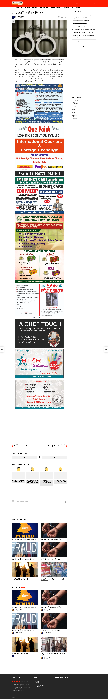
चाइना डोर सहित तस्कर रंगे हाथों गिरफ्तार (52, 539)
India (22, 7)
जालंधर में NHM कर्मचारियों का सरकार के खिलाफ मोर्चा (52, 580)
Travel (74, 117)
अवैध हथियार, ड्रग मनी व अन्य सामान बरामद (24, 539)
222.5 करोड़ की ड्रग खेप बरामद (80, 41)
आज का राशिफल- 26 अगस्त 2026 (80, 38)
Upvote (24, 457)
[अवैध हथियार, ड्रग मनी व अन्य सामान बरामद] (25, 530)
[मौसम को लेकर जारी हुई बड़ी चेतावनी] (2, 349)
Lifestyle (59, 7)
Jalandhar (75, 111)
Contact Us (37, 686)
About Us (37, 681)
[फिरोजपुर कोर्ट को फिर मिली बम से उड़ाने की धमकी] (54, 644)
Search (94, 3)
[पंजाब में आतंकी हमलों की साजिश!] (25, 569)
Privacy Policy (38, 683)
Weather (75, 118)
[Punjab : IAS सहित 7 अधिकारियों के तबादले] (106, 349)
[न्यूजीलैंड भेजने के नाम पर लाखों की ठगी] (25, 550)
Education (75, 103)
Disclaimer (37, 682)
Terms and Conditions (40, 685)
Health (52, 7)
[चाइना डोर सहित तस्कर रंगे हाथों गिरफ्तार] (54, 530)
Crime (23, 587)
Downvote (54, 457)
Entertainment (43, 7)
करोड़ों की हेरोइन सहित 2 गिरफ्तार (50, 559)
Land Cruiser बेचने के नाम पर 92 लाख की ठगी (83, 35)
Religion (66, 7)
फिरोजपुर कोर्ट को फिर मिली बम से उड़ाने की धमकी (53, 654)
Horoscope (75, 108)
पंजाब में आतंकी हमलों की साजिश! (21, 579)
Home (17, 7)
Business (34, 7)
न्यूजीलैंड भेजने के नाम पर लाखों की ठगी (23, 559)
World (78, 7)
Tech (72, 7)
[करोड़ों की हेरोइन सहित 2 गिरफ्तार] (54, 550)
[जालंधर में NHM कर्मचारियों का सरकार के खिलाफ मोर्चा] (54, 569)
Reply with (65, 502)
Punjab (27, 7)
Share (13, 21)
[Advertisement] (40, 423)
